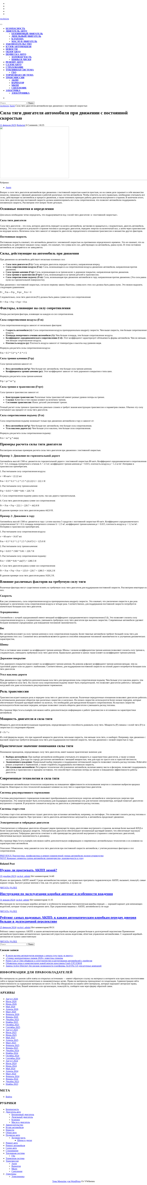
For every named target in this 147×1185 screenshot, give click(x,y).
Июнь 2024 (11, 1066)
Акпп (14, 80)
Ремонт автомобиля (15, 1145)
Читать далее (8, 887)
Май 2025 (10, 1037)
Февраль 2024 (12, 1076)
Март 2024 (11, 1074)
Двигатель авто (16, 31)
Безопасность (15, 28)
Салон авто (13, 64)
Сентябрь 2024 (13, 1058)
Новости (12, 49)
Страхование (14, 67)
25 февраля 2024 (8, 927)
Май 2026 (10, 1006)
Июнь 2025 (11, 1035)
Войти (9, 1096)
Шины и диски (21, 59)
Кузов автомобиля (18, 46)
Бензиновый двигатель (27, 33)
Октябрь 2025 (12, 1024)
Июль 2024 (11, 1063)
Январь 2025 (12, 1048)
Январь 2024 (12, 1079)
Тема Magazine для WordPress (66, 1181)
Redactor (21, 125)
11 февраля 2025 (8, 125)
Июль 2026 (11, 1001)
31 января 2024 (7, 900)
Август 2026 (12, 999)
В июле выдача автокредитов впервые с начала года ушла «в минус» (39, 955)
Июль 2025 (11, 1032)
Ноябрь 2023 (12, 1084)
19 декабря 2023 (8, 876)
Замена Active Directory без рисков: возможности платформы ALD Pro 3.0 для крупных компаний (53, 966)
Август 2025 (12, 1030)
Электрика (13, 90)
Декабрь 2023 (12, 1081)
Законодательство (19, 44)
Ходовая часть (21, 57)
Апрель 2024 (12, 1071)
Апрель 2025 (12, 1040)
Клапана (17, 39)
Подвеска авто (16, 54)
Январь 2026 (12, 1017)
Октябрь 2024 (12, 1055)
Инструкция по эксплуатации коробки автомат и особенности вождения (56, 894)
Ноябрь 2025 (12, 1022)
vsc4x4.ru (4, 19)
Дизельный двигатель (26, 36)
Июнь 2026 (11, 1004)
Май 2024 (10, 1068)
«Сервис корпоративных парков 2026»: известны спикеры (34, 958)
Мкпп (15, 85)
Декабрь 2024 (12, 1050)
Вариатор (17, 82)
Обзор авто (13, 51)
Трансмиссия (15, 77)
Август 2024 (12, 1061)
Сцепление (19, 88)
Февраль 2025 (12, 1045)
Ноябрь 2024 (12, 1053)
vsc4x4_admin (23, 876)
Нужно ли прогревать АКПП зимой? (28, 870)
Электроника (20, 93)
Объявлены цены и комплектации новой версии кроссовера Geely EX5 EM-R (44, 963)
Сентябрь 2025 (13, 1027)
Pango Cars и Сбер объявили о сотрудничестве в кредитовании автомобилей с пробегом (49, 960)
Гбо (13, 72)
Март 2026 (11, 1012)
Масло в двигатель (24, 41)
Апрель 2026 (12, 1009)
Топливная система (20, 70)
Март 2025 (11, 1043)
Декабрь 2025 (12, 1019)
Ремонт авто (14, 62)
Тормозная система (19, 75)
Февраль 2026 (12, 1014)
